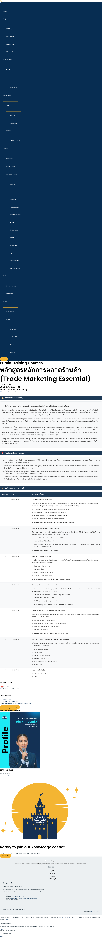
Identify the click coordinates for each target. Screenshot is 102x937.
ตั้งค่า (6, 919)
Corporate (13, 80)
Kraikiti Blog (10, 36)
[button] (4, 359)
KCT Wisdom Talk (15, 141)
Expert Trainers (11, 286)
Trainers (5, 276)
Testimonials (13, 337)
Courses (5, 148)
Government (13, 87)
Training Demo (7, 59)
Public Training (10, 166)
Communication (14, 192)
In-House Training (11, 174)
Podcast (8, 131)
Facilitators (9, 294)
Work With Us (52, 878)
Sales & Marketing (15, 215)
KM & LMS (13, 329)
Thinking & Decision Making (15, 203)
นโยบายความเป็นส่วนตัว (64, 917)
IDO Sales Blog (10, 44)
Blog (4, 19)
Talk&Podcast (7, 95)
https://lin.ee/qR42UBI (11, 701)
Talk (7, 105)
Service (12, 222)
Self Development (15, 268)
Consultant (9, 159)
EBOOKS (12, 352)
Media (8, 319)
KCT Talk (12, 115)
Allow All (2, 929)
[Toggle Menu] (10, 24)
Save (1, 936)
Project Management (14, 241)
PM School (9, 52)
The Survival (13, 123)
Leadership (13, 184)
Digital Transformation (14, 256)
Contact (53, 880)
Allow (1, 922)
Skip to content (4, 1)
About (5, 301)
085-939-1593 (7, 700)
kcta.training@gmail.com (9, 703)
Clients (8, 70)
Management (14, 230)
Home (5, 11)
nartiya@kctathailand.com (24, 703)
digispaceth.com (94, 911)
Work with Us (10, 311)
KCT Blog (9, 29)
